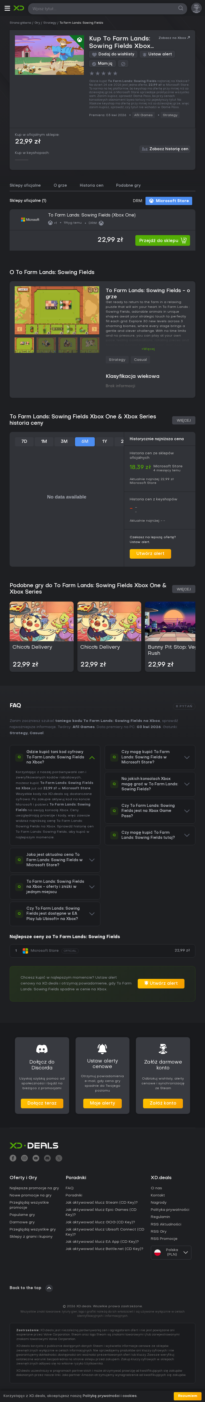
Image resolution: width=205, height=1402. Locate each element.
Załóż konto (163, 1103)
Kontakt (158, 1195)
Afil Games (143, 115)
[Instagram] (24, 1159)
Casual (140, 360)
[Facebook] (13, 1159)
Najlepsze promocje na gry (34, 1188)
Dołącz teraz (42, 1103)
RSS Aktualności (166, 1224)
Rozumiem (187, 1396)
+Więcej (148, 349)
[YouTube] (36, 1159)
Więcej (184, 420)
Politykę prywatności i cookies (110, 1396)
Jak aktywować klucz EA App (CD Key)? (102, 1242)
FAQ (70, 1188)
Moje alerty (102, 1103)
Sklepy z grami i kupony (31, 1236)
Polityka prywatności (170, 1210)
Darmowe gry (22, 1222)
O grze (60, 185)
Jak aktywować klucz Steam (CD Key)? (102, 1202)
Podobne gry (128, 185)
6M (84, 442)
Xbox (50, 826)
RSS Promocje (164, 1239)
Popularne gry (22, 1215)
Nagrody (159, 1202)
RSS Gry (159, 1231)
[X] (59, 1159)
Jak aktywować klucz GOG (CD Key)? (100, 1222)
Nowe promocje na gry (31, 1195)
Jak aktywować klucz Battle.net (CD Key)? (104, 1249)
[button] (7, 9)
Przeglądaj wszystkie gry (33, 1229)
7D (24, 442)
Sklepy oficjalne (25, 185)
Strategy (170, 115)
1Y (104, 442)
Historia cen (91, 185)
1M (44, 442)
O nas (156, 1188)
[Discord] (47, 1159)
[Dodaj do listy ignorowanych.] (123, 63)
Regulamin (160, 1217)
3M (64, 442)
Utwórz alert (150, 554)
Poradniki (74, 1195)
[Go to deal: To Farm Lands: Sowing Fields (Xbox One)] (102, 230)
